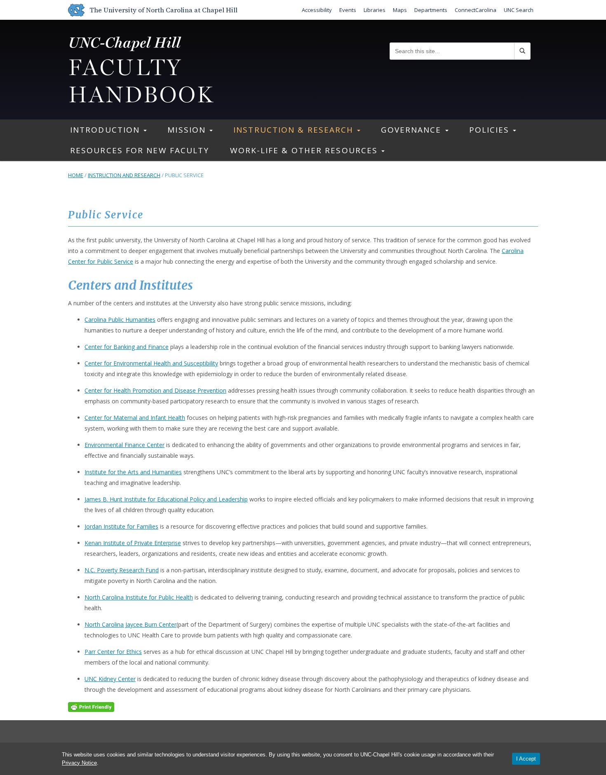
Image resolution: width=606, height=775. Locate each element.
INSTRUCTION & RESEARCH (294, 129)
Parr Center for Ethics (113, 652)
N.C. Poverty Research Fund (122, 570)
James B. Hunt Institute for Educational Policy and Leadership (166, 499)
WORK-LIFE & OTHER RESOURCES (305, 150)
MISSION (188, 129)
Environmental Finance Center (124, 445)
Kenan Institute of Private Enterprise (133, 543)
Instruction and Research (124, 175)
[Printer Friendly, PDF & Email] (91, 706)
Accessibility (317, 10)
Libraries (374, 10)
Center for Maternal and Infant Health (135, 417)
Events (347, 10)
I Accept (526, 759)
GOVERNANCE (412, 129)
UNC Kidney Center (110, 679)
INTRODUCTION (106, 129)
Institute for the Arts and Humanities (133, 472)
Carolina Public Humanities (120, 319)
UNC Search (518, 10)
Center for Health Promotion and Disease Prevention (155, 390)
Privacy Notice (79, 763)
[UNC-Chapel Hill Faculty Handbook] (141, 68)
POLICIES (490, 129)
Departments (430, 10)
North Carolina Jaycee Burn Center (130, 624)
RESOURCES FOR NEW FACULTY (139, 150)
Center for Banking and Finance (127, 347)
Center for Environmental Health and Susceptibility (151, 363)
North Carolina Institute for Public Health (139, 597)
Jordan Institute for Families (121, 526)
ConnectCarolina (475, 10)
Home (75, 175)
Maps (400, 10)
